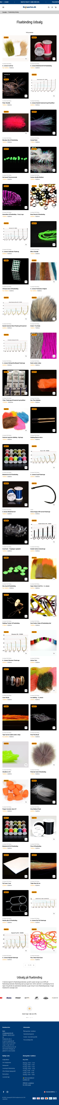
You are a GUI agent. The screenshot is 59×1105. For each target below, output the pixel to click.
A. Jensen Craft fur (7, 65)
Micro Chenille (34, 251)
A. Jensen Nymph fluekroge (10, 957)
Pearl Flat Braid (34, 734)
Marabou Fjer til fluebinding (10, 140)
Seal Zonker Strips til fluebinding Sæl (40, 623)
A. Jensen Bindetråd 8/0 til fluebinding (41, 65)
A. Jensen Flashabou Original (38, 288)
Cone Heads (5, 697)
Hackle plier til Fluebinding (9, 920)
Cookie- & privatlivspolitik (30, 1037)
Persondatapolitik (28, 1040)
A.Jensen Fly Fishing (6, 63)
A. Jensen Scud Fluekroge (37, 474)
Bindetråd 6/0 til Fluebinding (10, 474)
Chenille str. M (6, 772)
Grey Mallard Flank (35, 809)
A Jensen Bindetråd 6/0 (9, 511)
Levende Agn (6, 1077)
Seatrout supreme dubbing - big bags (12, 437)
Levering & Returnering (8, 1068)
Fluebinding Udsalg (13, 12)
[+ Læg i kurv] (26, 58)
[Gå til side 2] (34, 965)
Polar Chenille (6, 103)
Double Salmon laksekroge (37, 549)
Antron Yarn (33, 660)
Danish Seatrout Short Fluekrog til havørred (14, 326)
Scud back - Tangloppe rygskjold (11, 549)
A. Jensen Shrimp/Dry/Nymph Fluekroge (13, 363)
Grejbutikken (5, 1059)
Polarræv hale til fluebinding (38, 772)
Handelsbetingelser (28, 1034)
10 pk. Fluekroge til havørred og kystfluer (13, 400)
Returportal (5, 1065)
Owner (31, 509)
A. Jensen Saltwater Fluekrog (10, 251)
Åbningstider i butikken (29, 1031)
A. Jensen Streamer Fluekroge (11, 660)
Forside (4, 12)
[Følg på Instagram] (7, 1092)
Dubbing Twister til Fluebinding (11, 623)
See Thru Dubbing (35, 400)
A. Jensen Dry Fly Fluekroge (38, 920)
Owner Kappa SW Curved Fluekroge (40, 511)
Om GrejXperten (6, 1062)
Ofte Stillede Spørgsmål (8, 1071)
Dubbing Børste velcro (36, 437)
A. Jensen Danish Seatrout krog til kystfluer (42, 103)
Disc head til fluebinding (9, 586)
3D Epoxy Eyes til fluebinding (10, 288)
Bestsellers (5, 1074)
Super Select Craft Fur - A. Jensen (39, 586)
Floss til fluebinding (35, 846)
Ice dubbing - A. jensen (36, 697)
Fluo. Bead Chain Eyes (36, 957)
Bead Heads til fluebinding (37, 214)
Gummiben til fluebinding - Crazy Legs (13, 214)
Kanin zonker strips (35, 363)
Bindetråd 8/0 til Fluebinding (10, 846)
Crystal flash (33, 140)
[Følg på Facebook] (3, 1092)
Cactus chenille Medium (37, 177)
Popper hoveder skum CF (9, 809)
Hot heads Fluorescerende (9, 177)
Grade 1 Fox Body (35, 326)
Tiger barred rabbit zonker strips (11, 734)
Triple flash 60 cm (35, 883)
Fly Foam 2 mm (6, 883)
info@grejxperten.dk (7, 1033)
